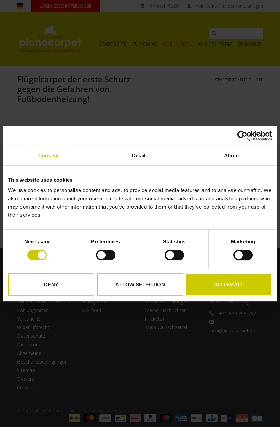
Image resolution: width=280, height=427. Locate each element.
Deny (51, 284)
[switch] (105, 255)
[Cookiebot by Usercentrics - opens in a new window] (242, 136)
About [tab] (231, 155)
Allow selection (140, 284)
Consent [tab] (48, 155)
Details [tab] (140, 155)
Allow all (229, 284)
